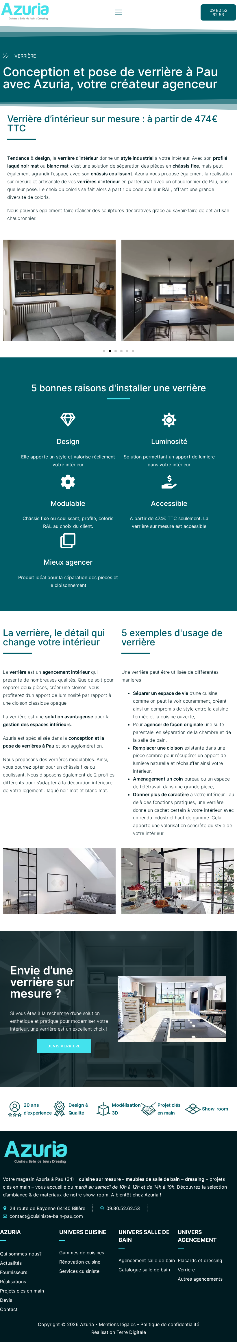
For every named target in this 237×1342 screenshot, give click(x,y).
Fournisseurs (13, 1272)
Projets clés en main (22, 1291)
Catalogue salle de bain (144, 1270)
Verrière (186, 1270)
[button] (14, 291)
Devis (6, 1300)
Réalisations (13, 1281)
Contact (9, 1309)
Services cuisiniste (79, 1271)
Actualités (11, 1263)
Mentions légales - (119, 1324)
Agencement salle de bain (146, 1260)
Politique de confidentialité (169, 1324)
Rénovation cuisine (79, 1262)
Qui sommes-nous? (21, 1254)
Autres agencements (200, 1279)
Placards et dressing (200, 1260)
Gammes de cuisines (81, 1252)
